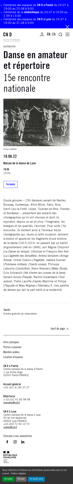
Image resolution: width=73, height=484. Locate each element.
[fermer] (67, 27)
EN (53, 35)
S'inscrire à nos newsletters (17, 436)
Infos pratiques (11, 342)
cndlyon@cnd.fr (10, 427)
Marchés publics (11, 352)
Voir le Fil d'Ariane (11, 40)
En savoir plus (36, 479)
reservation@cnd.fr (11, 403)
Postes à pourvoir (12, 347)
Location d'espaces (13, 357)
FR (48, 35)
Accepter (8, 479)
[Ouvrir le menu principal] (67, 34)
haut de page (58, 329)
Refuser (21, 479)
